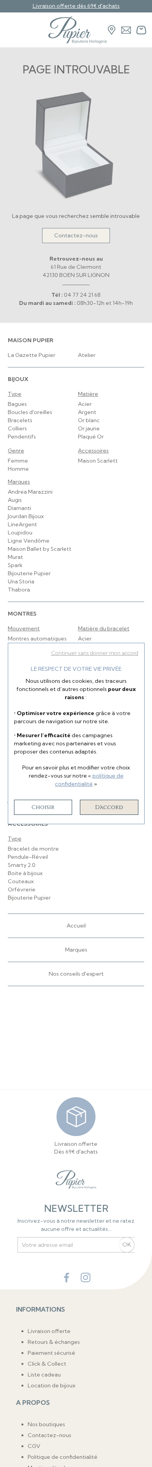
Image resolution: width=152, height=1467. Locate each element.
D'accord (109, 807)
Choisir (43, 807)
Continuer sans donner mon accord (94, 652)
